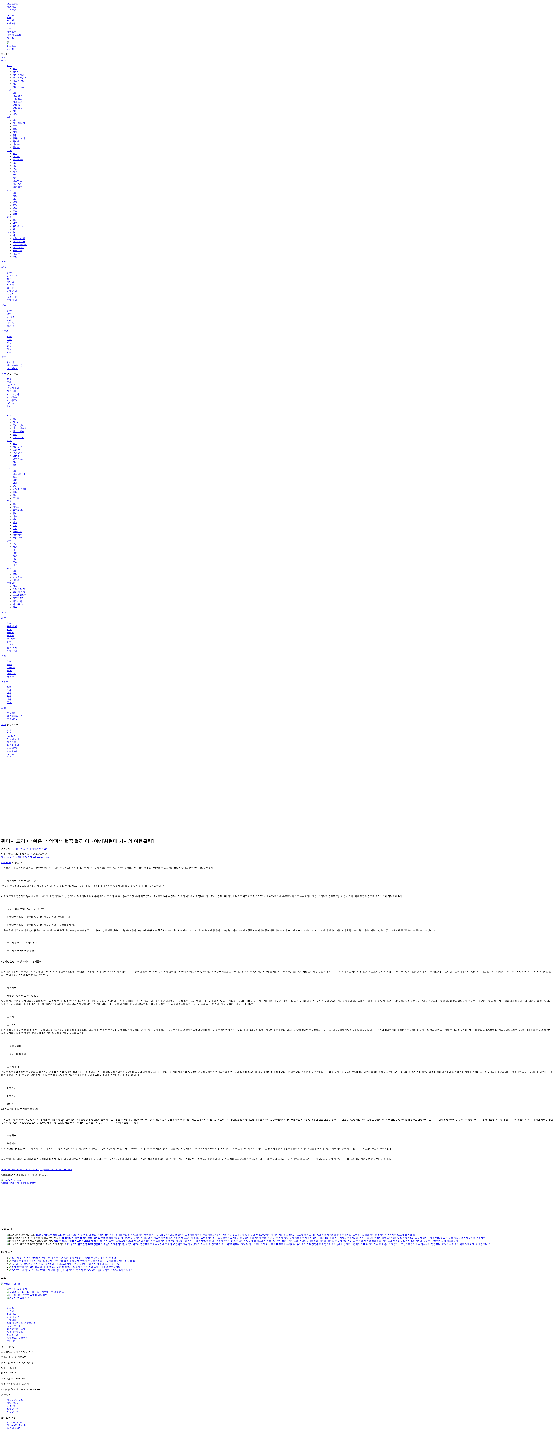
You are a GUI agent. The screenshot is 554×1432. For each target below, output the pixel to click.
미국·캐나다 (19, 123)
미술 (15, 165)
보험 (9, 279)
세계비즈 (11, 6)
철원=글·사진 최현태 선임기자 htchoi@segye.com (25, 857)
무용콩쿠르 (12, 1412)
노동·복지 (18, 99)
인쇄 (3, 862)
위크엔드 (17, 181)
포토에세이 (12, 368)
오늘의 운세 (13, 388)
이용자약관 (12, 1335)
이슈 (3, 262)
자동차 (10, 294)
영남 (15, 208)
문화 (9, 150)
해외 (15, 114)
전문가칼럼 (18, 247)
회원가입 (11, 23)
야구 (9, 339)
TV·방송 (11, 316)
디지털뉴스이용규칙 (17, 1338)
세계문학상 (12, 1403)
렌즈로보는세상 (15, 365)
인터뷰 (16, 229)
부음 (15, 223)
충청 (15, 205)
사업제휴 (11, 1320)
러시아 (16, 144)
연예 (3, 305)
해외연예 (11, 326)
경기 (15, 199)
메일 (8, 862)
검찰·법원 (18, 96)
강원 (15, 202)
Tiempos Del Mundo (16, 1425)
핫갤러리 (11, 362)
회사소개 (11, 1308)
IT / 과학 (11, 288)
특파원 (16, 141)
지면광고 (11, 1311)
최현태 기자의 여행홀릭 (36, 849)
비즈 (3, 267)
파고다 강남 (13, 394)
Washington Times (15, 1422)
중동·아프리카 (20, 138)
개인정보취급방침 (16, 1329)
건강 (15, 168)
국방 (15, 83)
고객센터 (11, 1341)
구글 (9, 28)
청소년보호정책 (15, 1332)
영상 (3, 374)
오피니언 (11, 232)
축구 (9, 342)
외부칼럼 (17, 250)
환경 (9, 379)
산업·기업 (12, 291)
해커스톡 (11, 391)
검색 (3, 57)
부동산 (10, 285)
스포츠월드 (12, 3)
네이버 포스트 (14, 35)
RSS (9, 17)
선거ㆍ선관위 (20, 77)
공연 (15, 162)
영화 (9, 320)
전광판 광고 (13, 1317)
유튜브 (10, 38)
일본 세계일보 (14, 1428)
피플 (9, 217)
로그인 (10, 20)
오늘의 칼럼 (19, 238)
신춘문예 (11, 1406)
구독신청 (11, 10)
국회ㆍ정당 (18, 74)
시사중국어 (12, 400)
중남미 (16, 147)
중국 (15, 126)
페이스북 (11, 31)
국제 (9, 117)
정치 (9, 65)
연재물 (10, 49)
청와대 (16, 71)
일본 (15, 129)
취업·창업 (12, 300)
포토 (3, 357)
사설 (15, 235)
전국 (9, 190)
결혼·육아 (18, 187)
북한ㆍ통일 (18, 87)
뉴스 (3, 60)
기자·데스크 (19, 241)
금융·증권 (12, 275)
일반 (15, 68)
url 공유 (15, 862)
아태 (15, 132)
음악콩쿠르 (12, 1409)
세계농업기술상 (15, 1400)
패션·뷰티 (18, 184)
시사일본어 (12, 397)
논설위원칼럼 (20, 244)
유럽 (15, 135)
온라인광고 (12, 1314)
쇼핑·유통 (12, 297)
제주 (15, 214)
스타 (9, 313)
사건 (15, 111)
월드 (15, 256)
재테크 (10, 282)
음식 (15, 178)
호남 (15, 211)
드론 (9, 382)
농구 (9, 345)
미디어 (16, 156)
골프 (9, 351)
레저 (15, 171)
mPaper (10, 15)
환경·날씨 (18, 102)
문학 (15, 174)
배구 (9, 348)
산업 (9, 641)
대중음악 (11, 323)
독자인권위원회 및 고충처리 (21, 1323)
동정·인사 (18, 226)
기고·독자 (18, 253)
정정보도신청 (14, 1326)
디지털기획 (17, 849)
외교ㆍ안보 (18, 80)
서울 (15, 196)
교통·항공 (18, 105)
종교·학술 (18, 159)
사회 (9, 90)
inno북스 (11, 385)
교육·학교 (18, 108)
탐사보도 (11, 45)
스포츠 (4, 331)
